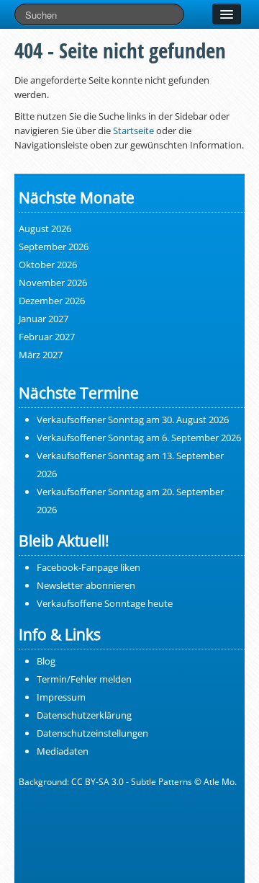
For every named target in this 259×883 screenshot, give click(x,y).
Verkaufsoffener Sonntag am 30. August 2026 (133, 419)
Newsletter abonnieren (86, 585)
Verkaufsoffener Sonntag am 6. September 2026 (139, 437)
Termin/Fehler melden (84, 679)
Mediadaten (62, 751)
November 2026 (53, 282)
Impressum (61, 697)
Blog (46, 661)
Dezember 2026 (52, 300)
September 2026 (53, 246)
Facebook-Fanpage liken (88, 567)
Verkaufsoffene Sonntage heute (105, 603)
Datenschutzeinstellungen (92, 733)
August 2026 (45, 228)
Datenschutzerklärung (84, 715)
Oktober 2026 (48, 264)
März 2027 (41, 354)
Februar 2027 (47, 336)
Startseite (133, 130)
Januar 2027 (43, 318)
